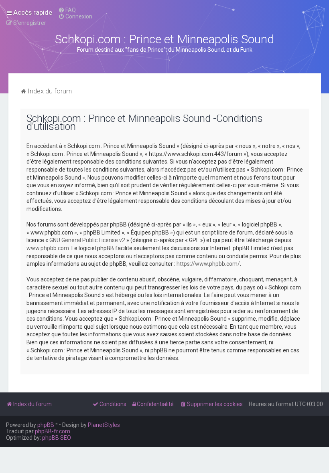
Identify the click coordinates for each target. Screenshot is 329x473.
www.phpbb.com (47, 248)
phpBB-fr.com (52, 431)
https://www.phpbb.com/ (208, 264)
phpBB (45, 425)
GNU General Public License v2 (87, 240)
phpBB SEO (56, 438)
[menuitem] (67, 10)
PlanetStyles (104, 425)
